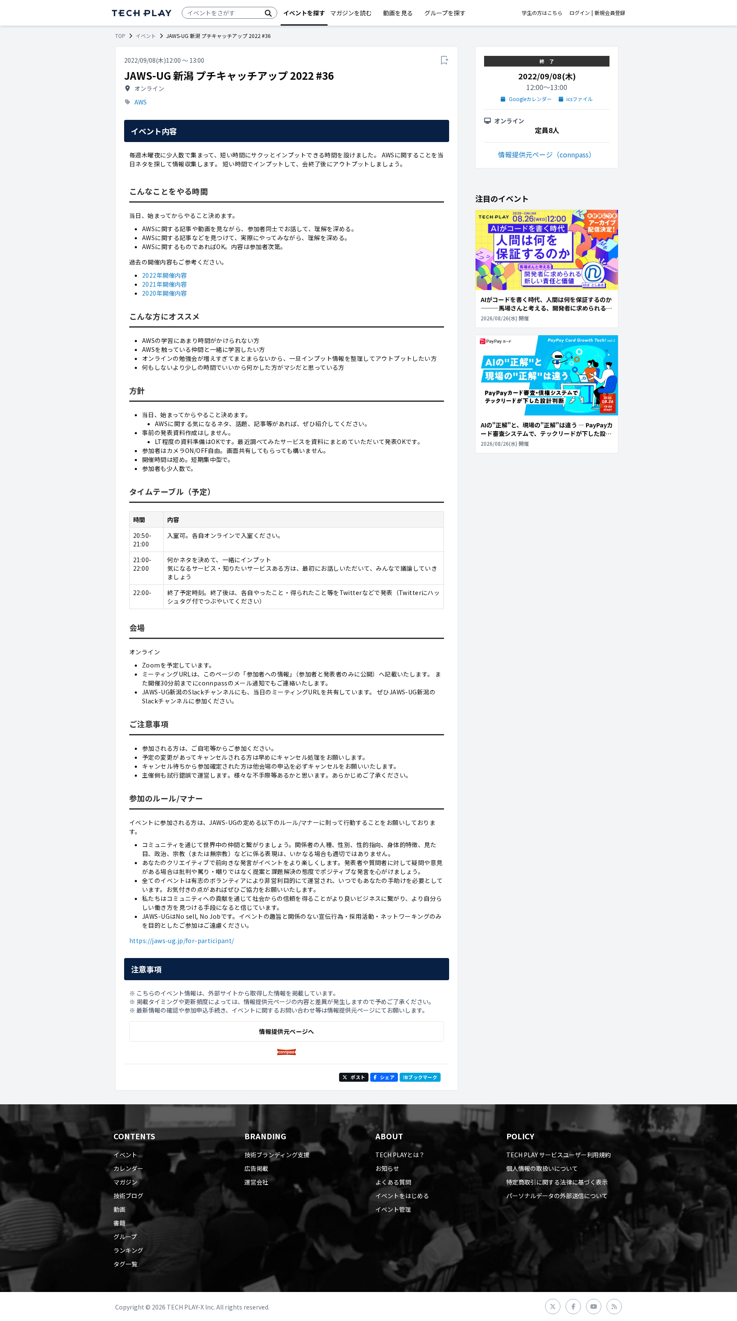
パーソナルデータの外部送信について (557, 1195)
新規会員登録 (610, 12)
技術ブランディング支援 (277, 1154)
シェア (387, 1077)
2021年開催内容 (164, 284)
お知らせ (387, 1168)
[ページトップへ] (141, 13)
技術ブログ (128, 1195)
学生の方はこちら (542, 12)
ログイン (579, 12)
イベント (146, 35)
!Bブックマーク (420, 1077)
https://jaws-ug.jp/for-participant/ (181, 940)
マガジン (125, 1182)
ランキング (128, 1250)
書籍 (119, 1223)
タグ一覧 (125, 1264)
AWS (140, 102)
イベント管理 (393, 1209)
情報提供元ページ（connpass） (546, 154)
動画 (119, 1209)
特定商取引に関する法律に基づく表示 (557, 1182)
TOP (120, 35)
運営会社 (256, 1182)
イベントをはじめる (402, 1195)
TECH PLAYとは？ (400, 1154)
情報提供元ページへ (286, 1031)
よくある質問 (393, 1182)
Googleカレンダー (530, 99)
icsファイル (579, 99)
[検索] (268, 13)
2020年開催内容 (164, 293)
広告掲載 (256, 1168)
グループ (125, 1236)
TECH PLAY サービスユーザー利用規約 (558, 1154)
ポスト (358, 1077)
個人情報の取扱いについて (542, 1168)
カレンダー (128, 1168)
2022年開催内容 (164, 275)
